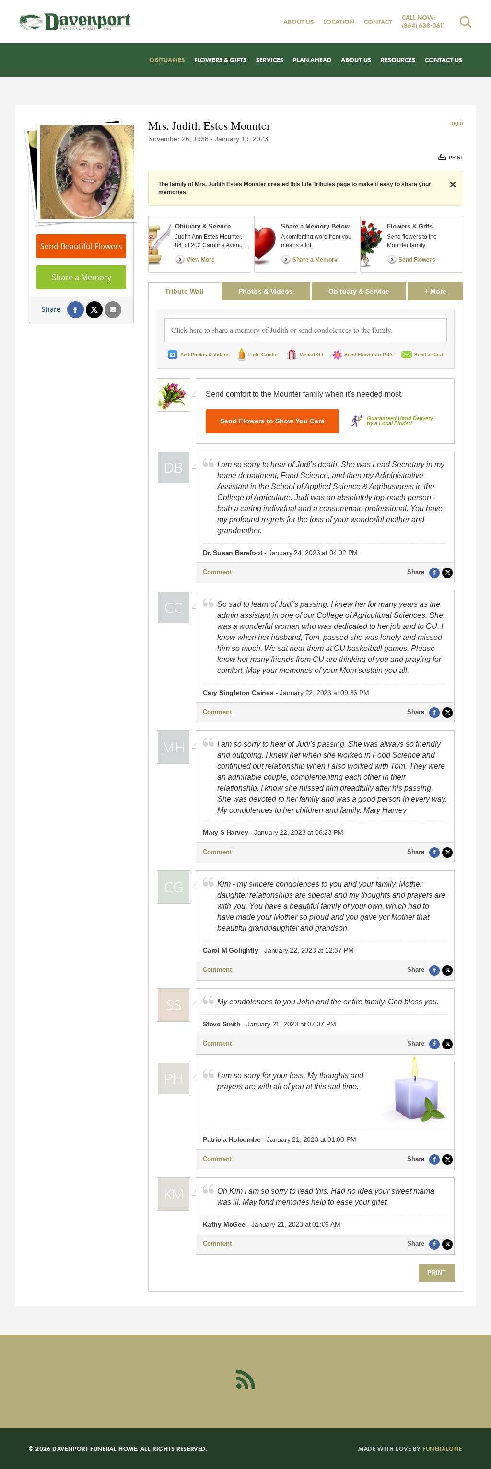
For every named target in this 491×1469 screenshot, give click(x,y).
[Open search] (465, 22)
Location (338, 21)
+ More (443, 291)
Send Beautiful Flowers (81, 246)
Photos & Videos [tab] (265, 291)
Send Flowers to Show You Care (272, 421)
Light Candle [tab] (263, 354)
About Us (298, 21)
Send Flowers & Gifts (369, 354)
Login (455, 123)
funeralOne (442, 1448)
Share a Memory (81, 277)
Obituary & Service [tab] (358, 291)
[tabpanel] (306, 796)
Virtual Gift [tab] (312, 354)
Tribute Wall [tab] (184, 291)
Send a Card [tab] (428, 354)
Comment (217, 572)
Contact (378, 21)
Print (436, 1272)
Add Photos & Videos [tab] (205, 354)
